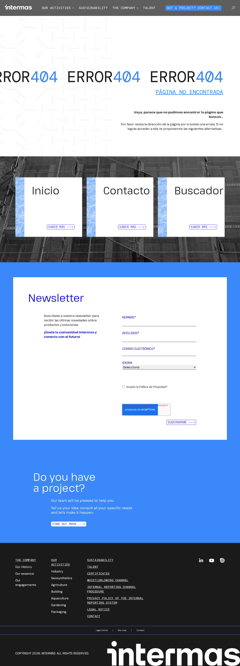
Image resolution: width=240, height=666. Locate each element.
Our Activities (60, 562)
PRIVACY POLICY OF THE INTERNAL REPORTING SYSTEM (115, 600)
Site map (122, 630)
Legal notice (98, 609)
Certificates (98, 573)
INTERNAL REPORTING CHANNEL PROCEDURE (111, 589)
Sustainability (93, 8)
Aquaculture (60, 598)
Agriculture (59, 585)
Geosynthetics (61, 578)
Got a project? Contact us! (193, 8)
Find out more (64, 524)
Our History (23, 567)
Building (57, 591)
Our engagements (25, 582)
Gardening (58, 605)
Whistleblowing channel (107, 580)
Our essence (24, 574)
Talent (149, 8)
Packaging (58, 612)
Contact (93, 616)
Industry (57, 571)
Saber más (56, 227)
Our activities (56, 8)
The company (123, 8)
